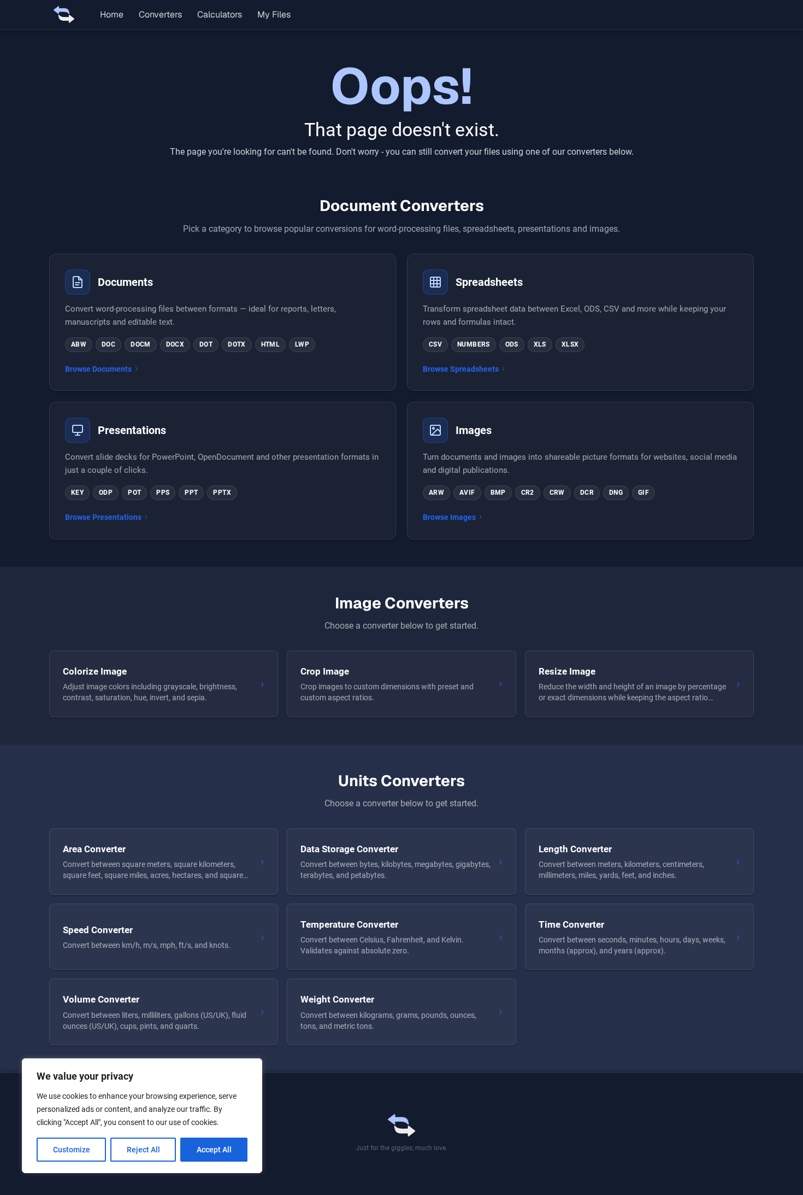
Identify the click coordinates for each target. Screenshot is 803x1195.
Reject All (143, 1149)
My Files (274, 14)
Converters (160, 14)
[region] (142, 1115)
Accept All (214, 1149)
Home (111, 14)
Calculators (219, 14)
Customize (71, 1149)
